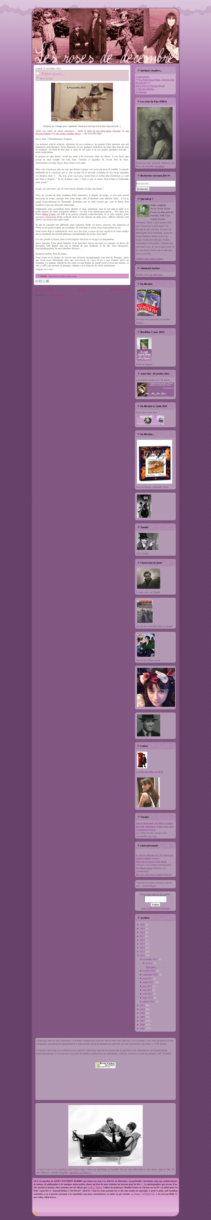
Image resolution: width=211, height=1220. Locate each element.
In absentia (141, 92)
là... (155, 836)
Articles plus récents (44, 289)
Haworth (140, 826)
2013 (142, 951)
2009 (142, 1013)
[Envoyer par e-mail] (36, 281)
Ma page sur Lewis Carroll (149, 874)
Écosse (139, 823)
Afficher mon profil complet (149, 258)
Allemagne (150, 826)
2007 (142, 1020)
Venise (159, 826)
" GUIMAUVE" (147, 1193)
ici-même (159, 166)
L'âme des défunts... (145, 88)
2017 (142, 936)
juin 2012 (147, 986)
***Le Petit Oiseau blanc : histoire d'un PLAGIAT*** (155, 81)
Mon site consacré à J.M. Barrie (151, 861)
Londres (169, 823)
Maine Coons (48, 214)
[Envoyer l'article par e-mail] (52, 78)
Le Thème (135, 1193)
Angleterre (159, 823)
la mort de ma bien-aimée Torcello (102, 130)
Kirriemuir (148, 823)
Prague (152, 829)
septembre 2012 (150, 974)
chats (50, 275)
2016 (142, 940)
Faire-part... (53, 73)
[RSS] (35, 1213)
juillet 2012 (148, 982)
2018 (142, 932)
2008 (142, 1016)
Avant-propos (142, 76)
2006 (142, 1024)
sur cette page (155, 274)
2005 (142, 1028)
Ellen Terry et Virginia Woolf (150, 85)
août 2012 (147, 978)
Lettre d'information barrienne (155, 908)
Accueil (82, 289)
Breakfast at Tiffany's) (80, 1172)
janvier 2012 (149, 1001)
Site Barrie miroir (144, 868)
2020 (142, 924)
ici (149, 836)
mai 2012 (147, 989)
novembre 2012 (150, 959)
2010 (142, 1009)
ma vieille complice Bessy (68, 133)
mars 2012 (148, 997)
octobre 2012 (149, 970)
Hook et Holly (59, 275)
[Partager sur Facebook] (47, 281)
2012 (142, 955)
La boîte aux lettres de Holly (150, 771)
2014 (142, 947)
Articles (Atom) (56, 294)
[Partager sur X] (44, 281)
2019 (142, 928)
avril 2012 (148, 993)
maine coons (71, 275)
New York (169, 826)
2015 (142, 943)
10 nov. (149, 963)
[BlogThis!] (40, 281)
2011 (142, 1005)
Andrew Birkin (95, 1187)
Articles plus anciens (120, 289)
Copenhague (142, 829)
